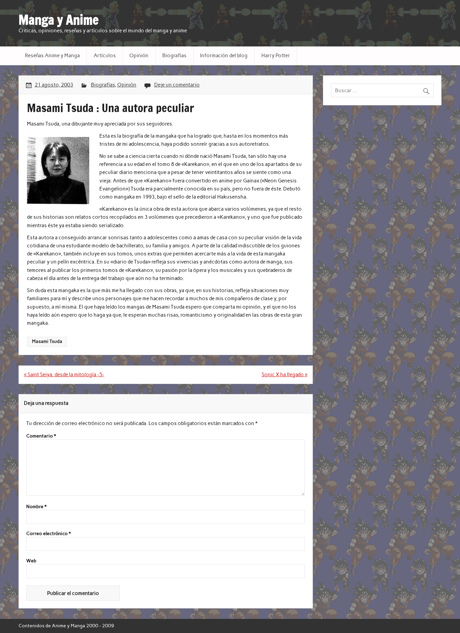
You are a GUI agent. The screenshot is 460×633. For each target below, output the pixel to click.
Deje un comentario (177, 85)
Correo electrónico (48, 533)
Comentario (41, 436)
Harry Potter (275, 55)
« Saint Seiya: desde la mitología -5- (64, 375)
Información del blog (224, 55)
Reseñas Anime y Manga (52, 55)
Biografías (174, 55)
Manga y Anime (59, 20)
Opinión (139, 55)
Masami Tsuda (47, 341)
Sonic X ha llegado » (284, 375)
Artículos (105, 55)
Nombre (36, 506)
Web (31, 561)
